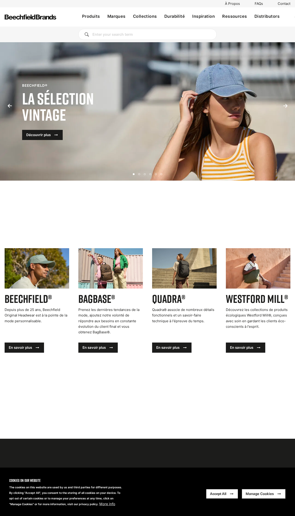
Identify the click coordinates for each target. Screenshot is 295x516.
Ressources (234, 16)
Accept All (218, 494)
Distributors (267, 16)
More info (107, 504)
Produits (91, 16)
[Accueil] (30, 17)
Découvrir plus (38, 135)
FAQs (259, 4)
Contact (284, 4)
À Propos (232, 4)
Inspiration (203, 16)
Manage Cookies (260, 494)
